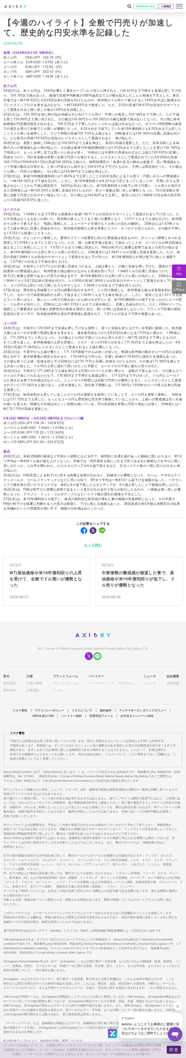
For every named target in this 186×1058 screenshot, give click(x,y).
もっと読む (93, 545)
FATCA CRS (43, 716)
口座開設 (166, 6)
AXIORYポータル (145, 6)
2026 (136, 716)
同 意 (173, 1049)
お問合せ (179, 287)
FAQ (179, 274)
